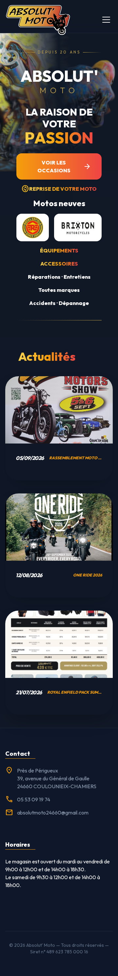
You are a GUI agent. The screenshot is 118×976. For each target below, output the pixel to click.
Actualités (46, 356)
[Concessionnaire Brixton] (78, 227)
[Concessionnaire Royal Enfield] (32, 227)
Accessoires (59, 263)
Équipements (59, 250)
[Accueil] (37, 19)
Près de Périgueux (37, 770)
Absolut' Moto (40, 945)
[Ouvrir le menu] (106, 19)
